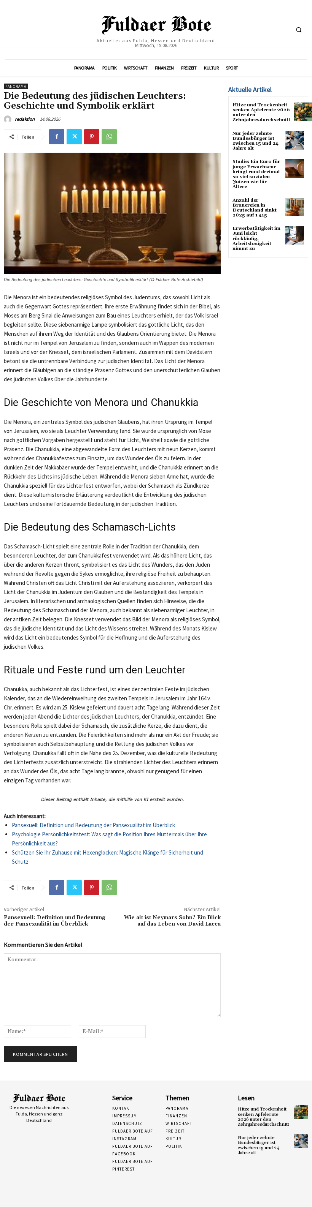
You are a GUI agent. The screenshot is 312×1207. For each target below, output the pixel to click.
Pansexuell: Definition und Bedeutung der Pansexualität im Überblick (93, 825)
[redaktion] (9, 119)
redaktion (25, 119)
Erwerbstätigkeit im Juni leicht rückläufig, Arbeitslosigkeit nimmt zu (256, 238)
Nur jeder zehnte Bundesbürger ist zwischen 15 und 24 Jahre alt (255, 141)
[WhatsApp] (109, 136)
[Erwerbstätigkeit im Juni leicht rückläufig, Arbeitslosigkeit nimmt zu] (294, 235)
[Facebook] (56, 136)
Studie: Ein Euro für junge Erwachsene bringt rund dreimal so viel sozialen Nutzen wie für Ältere (256, 174)
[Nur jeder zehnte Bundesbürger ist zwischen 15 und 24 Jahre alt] (294, 140)
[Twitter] (74, 136)
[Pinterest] (91, 136)
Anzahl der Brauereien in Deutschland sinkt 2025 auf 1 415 (254, 207)
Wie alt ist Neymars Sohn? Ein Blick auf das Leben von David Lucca (172, 920)
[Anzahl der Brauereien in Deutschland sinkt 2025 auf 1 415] (294, 207)
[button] (298, 30)
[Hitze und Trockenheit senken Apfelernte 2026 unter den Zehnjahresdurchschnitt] (301, 1112)
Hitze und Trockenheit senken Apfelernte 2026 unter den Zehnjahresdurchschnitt (261, 112)
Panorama (15, 86)
